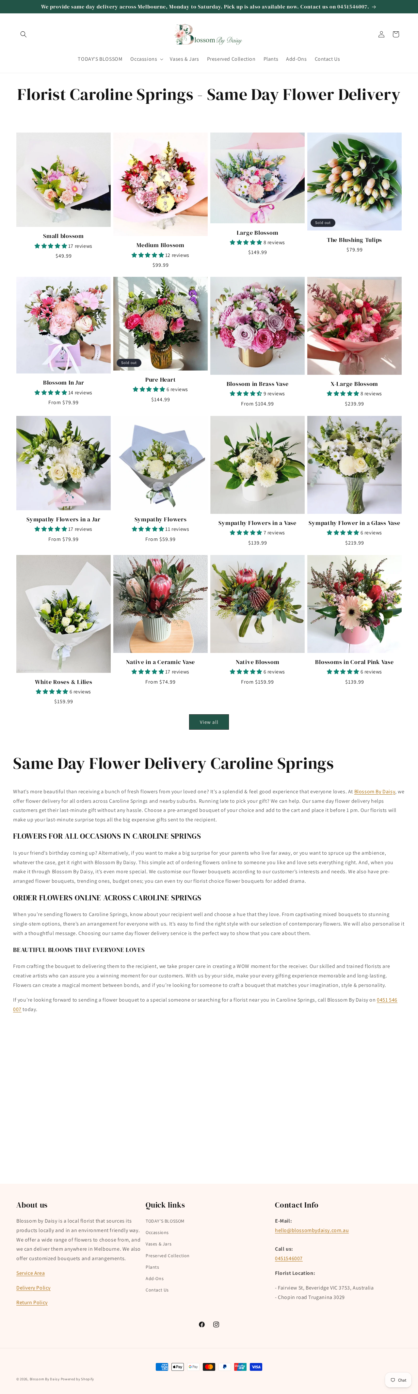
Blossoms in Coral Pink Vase (354, 662)
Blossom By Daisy (374, 791)
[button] (23, 34)
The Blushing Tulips (354, 239)
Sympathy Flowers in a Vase (257, 523)
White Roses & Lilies (63, 682)
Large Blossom (258, 232)
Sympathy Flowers (161, 519)
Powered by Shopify (77, 1379)
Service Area (30, 1273)
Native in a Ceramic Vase (160, 662)
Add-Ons (155, 1278)
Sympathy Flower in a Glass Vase (354, 523)
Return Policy (32, 1302)
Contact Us (157, 1290)
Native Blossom (258, 662)
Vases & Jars (158, 1244)
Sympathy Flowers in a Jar (63, 519)
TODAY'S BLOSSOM (165, 1221)
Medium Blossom (161, 244)
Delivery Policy (33, 1287)
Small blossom (63, 236)
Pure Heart (160, 379)
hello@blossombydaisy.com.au (312, 1230)
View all (209, 722)
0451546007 (289, 1258)
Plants (152, 1267)
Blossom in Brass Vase (258, 384)
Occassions (157, 1232)
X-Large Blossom (354, 384)
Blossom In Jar (63, 382)
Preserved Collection (168, 1256)
